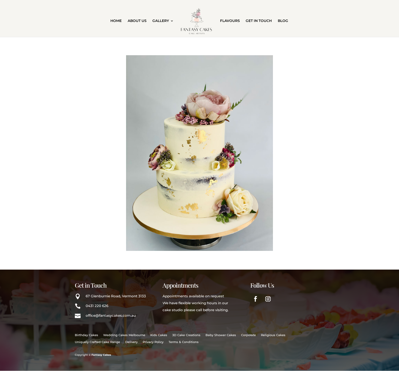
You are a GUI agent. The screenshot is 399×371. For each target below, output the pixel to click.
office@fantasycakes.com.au (111, 315)
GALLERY (160, 21)
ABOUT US (137, 21)
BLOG (283, 21)
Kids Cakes (158, 335)
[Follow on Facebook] (255, 299)
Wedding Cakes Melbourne (124, 335)
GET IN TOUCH (259, 21)
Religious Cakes (273, 335)
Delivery (131, 342)
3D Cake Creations (186, 335)
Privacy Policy (153, 342)
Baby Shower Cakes (221, 335)
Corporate (248, 335)
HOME (116, 21)
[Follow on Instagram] (268, 299)
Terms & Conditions (184, 342)
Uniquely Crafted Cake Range (97, 342)
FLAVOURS (230, 21)
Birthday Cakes (86, 335)
